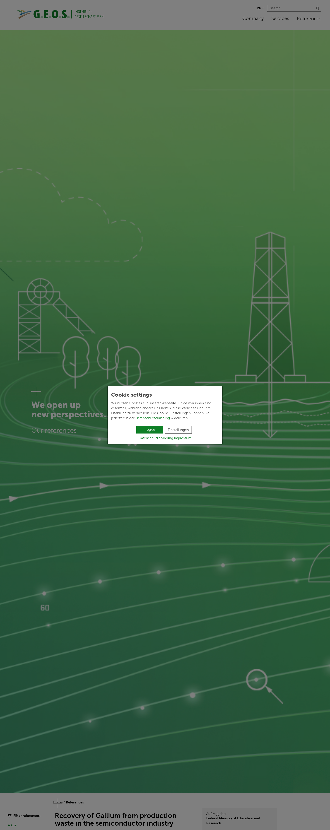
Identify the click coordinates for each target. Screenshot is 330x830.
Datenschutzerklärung (152, 418)
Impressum (182, 438)
